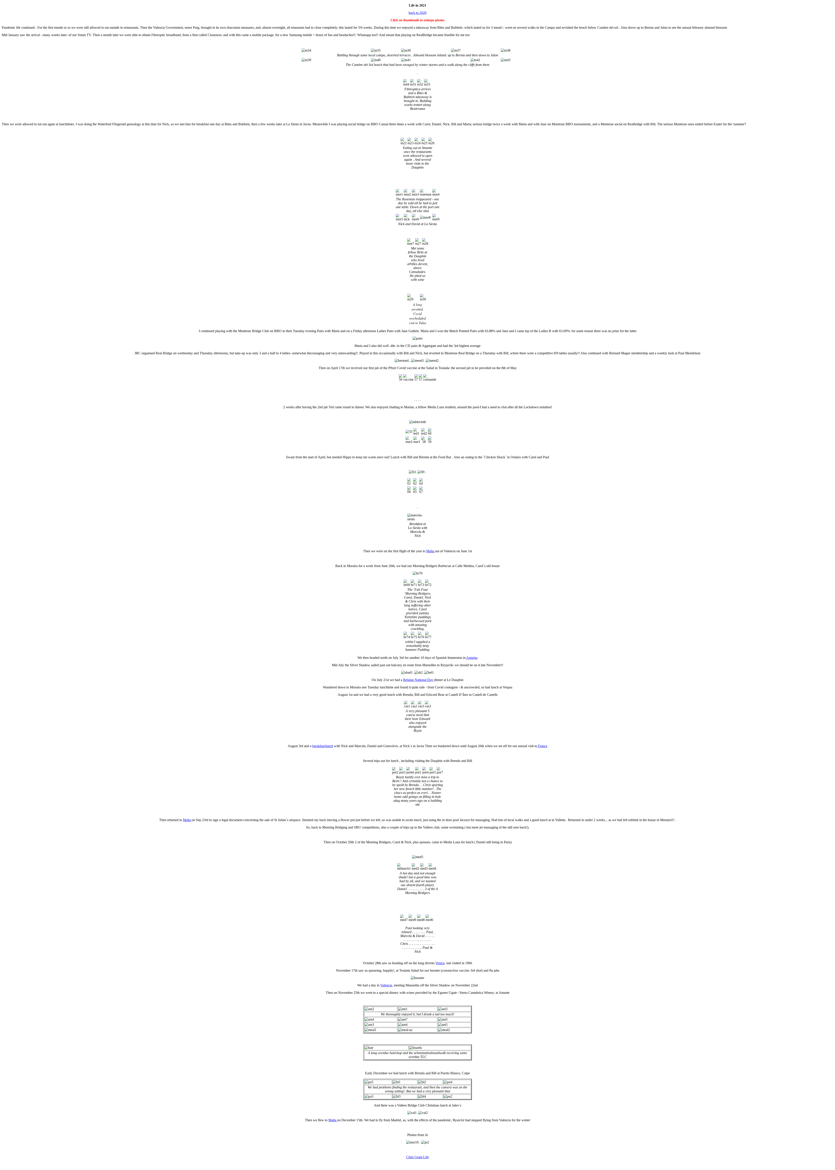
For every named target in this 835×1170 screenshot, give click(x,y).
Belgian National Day (418, 680)
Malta (430, 551)
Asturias (472, 657)
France (542, 746)
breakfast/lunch (322, 746)
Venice (440, 963)
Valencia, (386, 985)
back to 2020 (417, 13)
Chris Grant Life (417, 1157)
